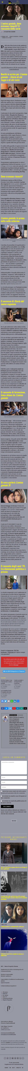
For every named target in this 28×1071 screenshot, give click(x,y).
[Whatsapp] (21, 708)
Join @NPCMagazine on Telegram (14, 671)
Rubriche (5, 993)
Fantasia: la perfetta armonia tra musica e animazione (12, 954)
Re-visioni (5, 995)
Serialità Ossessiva (14, 36)
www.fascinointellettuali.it (8, 1033)
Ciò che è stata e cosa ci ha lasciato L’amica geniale (6, 682)
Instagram (10, 650)
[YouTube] (13, 1058)
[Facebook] (3, 708)
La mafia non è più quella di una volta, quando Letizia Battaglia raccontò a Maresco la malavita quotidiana (14, 897)
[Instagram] (10, 1058)
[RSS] (20, 1058)
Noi (22, 1067)
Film (10, 1067)
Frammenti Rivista (6, 971)
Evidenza (21, 36)
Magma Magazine (7, 1000)
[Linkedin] (18, 708)
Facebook (3, 652)
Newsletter (18, 1067)
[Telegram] (18, 1058)
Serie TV (5, 997)
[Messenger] (6, 708)
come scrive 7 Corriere (7, 137)
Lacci (13, 153)
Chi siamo (5, 992)
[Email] (25, 708)
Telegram (11, 652)
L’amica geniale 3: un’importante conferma (18, 682)
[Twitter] (10, 708)
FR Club (16, 665)
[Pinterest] (14, 708)
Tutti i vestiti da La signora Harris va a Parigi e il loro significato (14, 868)
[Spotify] (15, 1058)
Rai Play (14, 820)
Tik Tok (16, 650)
